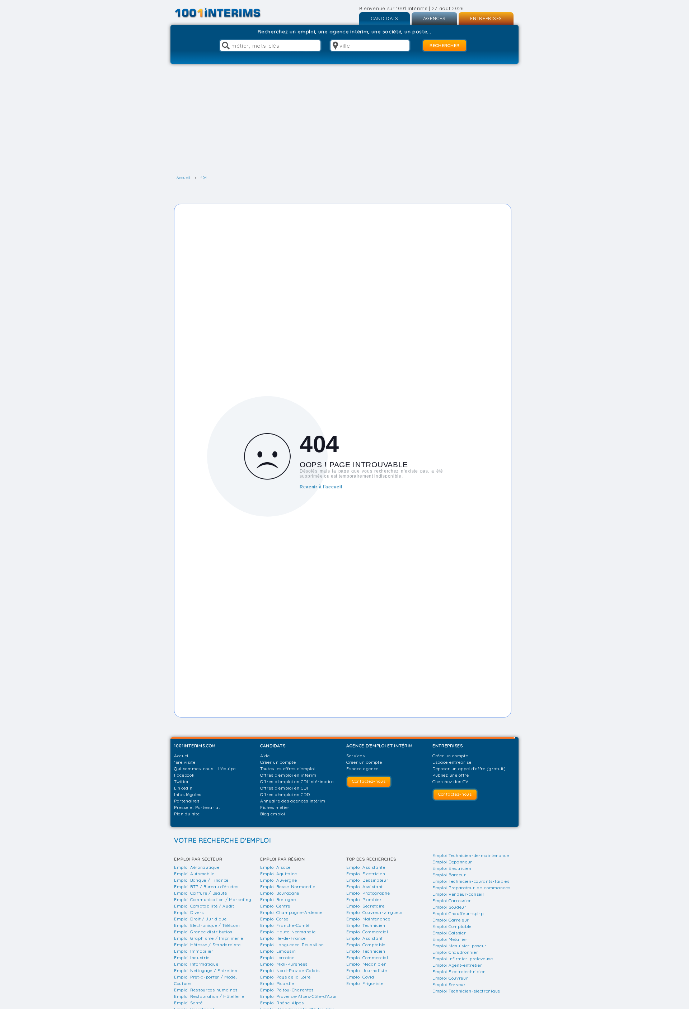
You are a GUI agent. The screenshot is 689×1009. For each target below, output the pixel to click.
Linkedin (183, 788)
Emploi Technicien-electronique (466, 991)
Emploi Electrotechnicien (459, 971)
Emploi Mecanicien (366, 964)
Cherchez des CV (450, 781)
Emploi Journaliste (366, 970)
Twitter (181, 781)
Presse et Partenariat (197, 807)
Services (355, 755)
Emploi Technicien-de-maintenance (470, 855)
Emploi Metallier (450, 939)
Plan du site (187, 813)
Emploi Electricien (365, 873)
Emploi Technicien (365, 925)
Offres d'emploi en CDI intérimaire (297, 781)
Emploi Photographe (368, 893)
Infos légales (187, 794)
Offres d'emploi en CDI (284, 788)
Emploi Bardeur (449, 874)
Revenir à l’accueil (321, 486)
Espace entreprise (452, 762)
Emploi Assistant (364, 886)
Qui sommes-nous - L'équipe (205, 768)
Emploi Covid (360, 977)
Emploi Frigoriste (365, 983)
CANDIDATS (384, 18)
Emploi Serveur (449, 984)
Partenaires (187, 801)
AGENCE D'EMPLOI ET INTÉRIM (379, 745)
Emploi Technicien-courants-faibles (471, 881)
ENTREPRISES (486, 18)
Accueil (182, 755)
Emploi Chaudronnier (455, 952)
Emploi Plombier (364, 899)
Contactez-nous (369, 781)
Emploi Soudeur (449, 907)
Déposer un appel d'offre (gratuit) (469, 768)
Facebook (184, 775)
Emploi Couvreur (450, 978)
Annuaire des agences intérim (292, 801)
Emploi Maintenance (368, 919)
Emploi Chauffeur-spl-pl (458, 913)
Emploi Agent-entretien (457, 965)
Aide (265, 755)
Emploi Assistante (365, 867)
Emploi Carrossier (451, 900)
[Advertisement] (344, 119)
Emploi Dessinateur (367, 880)
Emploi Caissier (449, 932)
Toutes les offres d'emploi (287, 768)
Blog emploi (272, 813)
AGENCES (434, 18)
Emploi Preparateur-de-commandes (471, 887)
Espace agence (362, 768)
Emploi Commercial (367, 931)
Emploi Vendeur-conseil (458, 894)
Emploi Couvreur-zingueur (374, 912)
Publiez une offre (450, 775)
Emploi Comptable (365, 944)
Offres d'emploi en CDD (285, 794)
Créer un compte (278, 762)
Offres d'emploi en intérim (288, 775)
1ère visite (185, 762)
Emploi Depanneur (452, 861)
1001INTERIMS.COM (195, 745)
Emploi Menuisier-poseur (459, 945)
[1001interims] (225, 13)
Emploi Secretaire (365, 906)
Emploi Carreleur (450, 920)
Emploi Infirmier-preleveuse (462, 958)
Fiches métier (275, 807)
